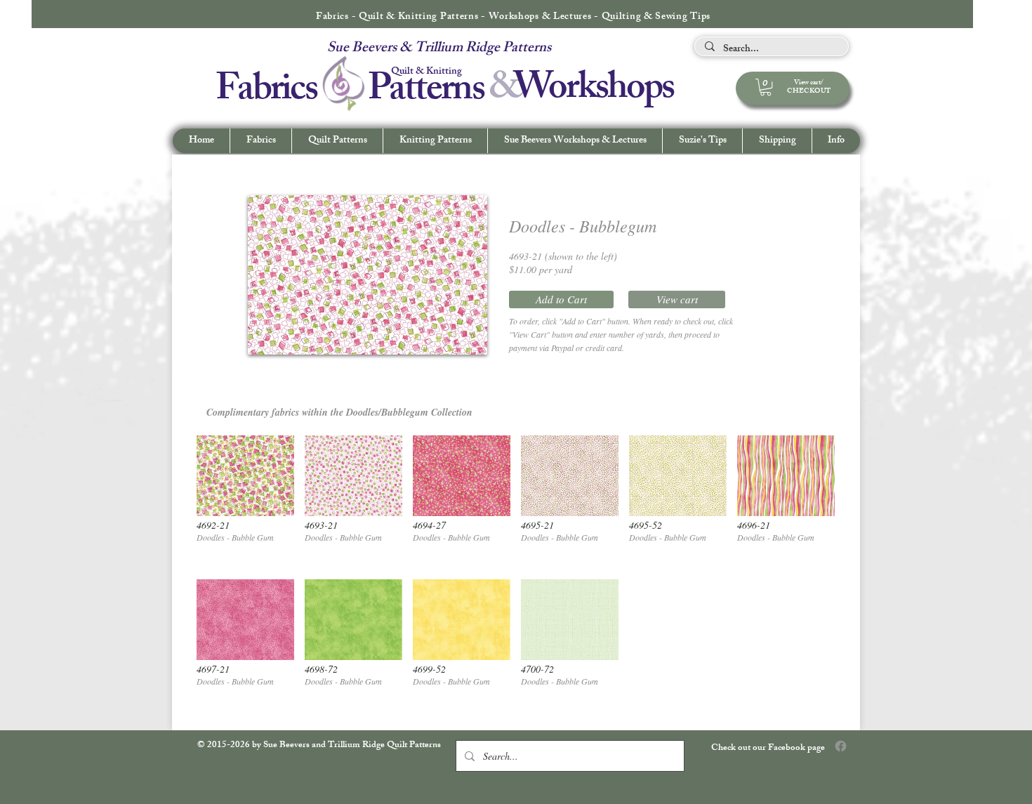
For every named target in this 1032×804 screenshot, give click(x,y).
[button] (836, 140)
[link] (765, 87)
